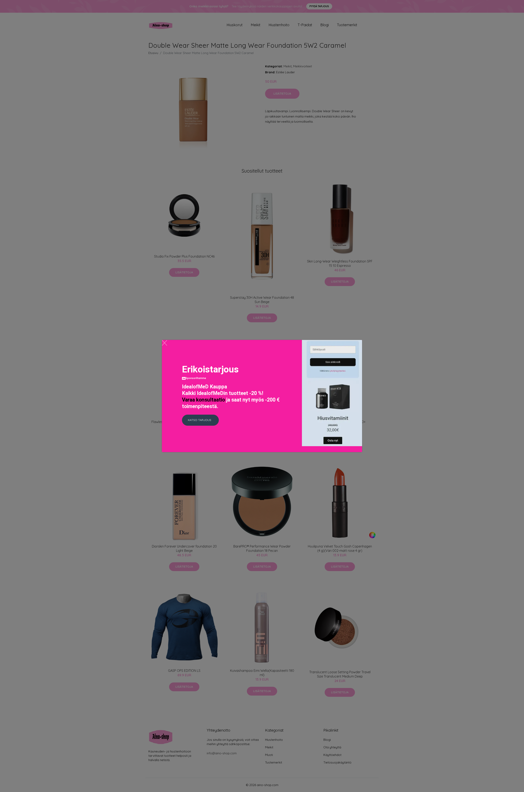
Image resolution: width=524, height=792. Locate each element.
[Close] (164, 343)
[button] (200, 420)
